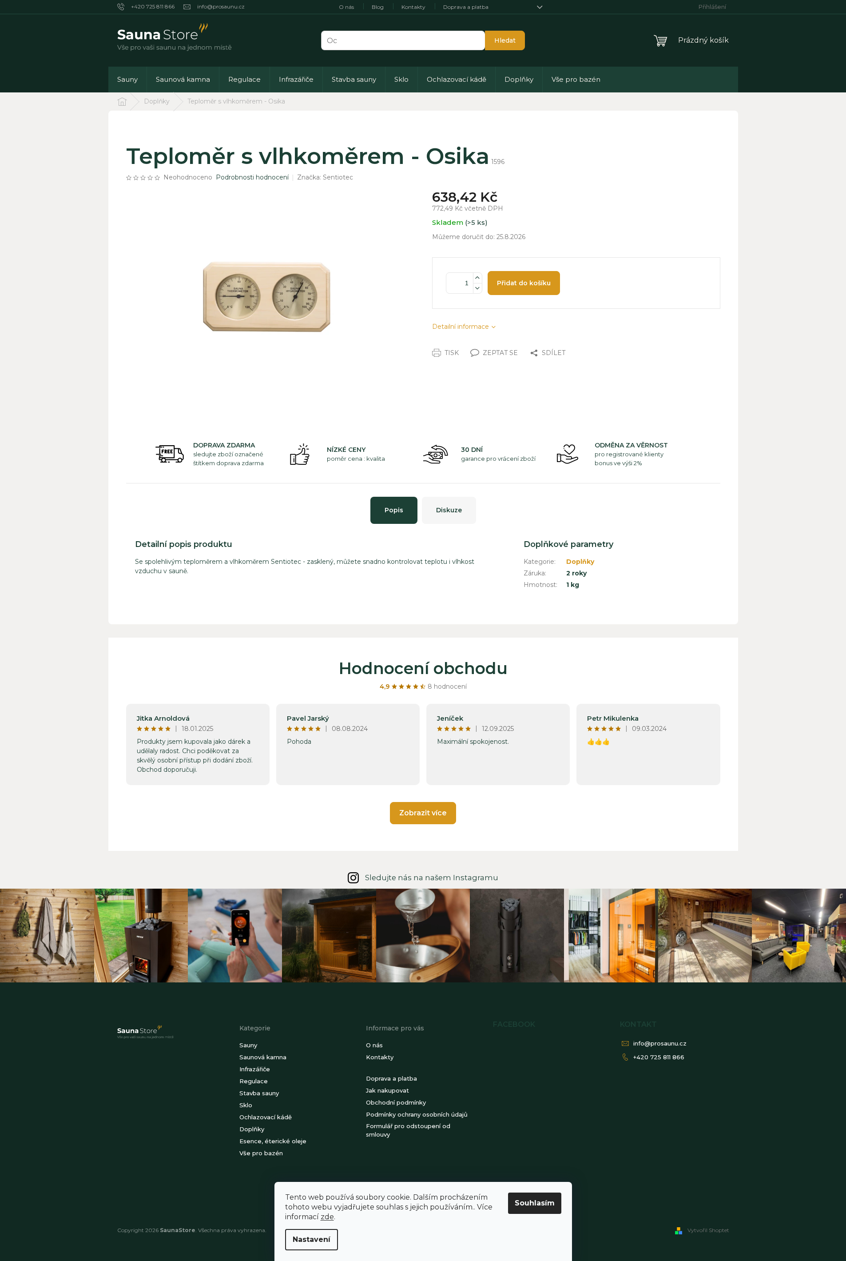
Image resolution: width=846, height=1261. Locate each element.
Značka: (325, 177)
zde (327, 1217)
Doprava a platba (466, 7)
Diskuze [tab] (449, 510)
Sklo (245, 1105)
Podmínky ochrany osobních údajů (417, 1114)
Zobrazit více (423, 813)
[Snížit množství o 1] (477, 288)
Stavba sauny (259, 1093)
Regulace (253, 1081)
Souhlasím (535, 1203)
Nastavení (311, 1239)
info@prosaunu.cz (660, 1043)
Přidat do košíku (524, 283)
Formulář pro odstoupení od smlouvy (408, 1130)
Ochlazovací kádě (265, 1117)
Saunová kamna (262, 1057)
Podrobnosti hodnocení (252, 177)
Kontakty (413, 7)
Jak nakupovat (387, 1090)
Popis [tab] (394, 510)
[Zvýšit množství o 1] (477, 278)
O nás (346, 7)
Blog (378, 7)
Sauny (248, 1045)
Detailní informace (460, 327)
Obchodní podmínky (396, 1102)
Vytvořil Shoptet (708, 1230)
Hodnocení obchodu (423, 668)
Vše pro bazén (261, 1153)
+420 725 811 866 (658, 1057)
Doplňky (580, 562)
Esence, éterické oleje (272, 1141)
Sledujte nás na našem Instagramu (431, 877)
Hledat (505, 40)
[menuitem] (127, 79)
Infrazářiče (254, 1069)
